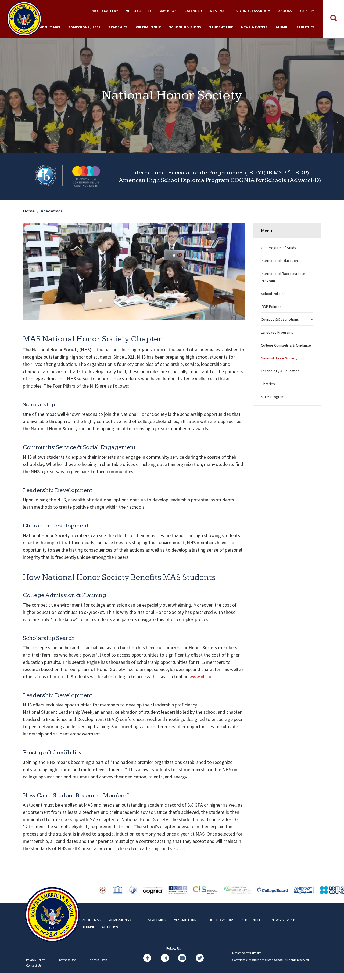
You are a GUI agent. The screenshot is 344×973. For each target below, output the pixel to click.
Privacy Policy (35, 960)
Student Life (221, 27)
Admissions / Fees (84, 27)
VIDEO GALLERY (138, 10)
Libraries (268, 383)
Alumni (282, 27)
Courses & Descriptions (280, 319)
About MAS (50, 27)
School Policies (273, 293)
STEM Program (272, 396)
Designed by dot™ (246, 953)
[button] (312, 318)
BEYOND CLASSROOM (252, 10)
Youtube (182, 958)
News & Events (254, 27)
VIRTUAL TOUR (148, 27)
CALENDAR (193, 10)
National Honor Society (279, 358)
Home (29, 211)
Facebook (147, 958)
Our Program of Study (278, 247)
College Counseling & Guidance (286, 345)
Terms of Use (67, 960)
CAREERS (307, 10)
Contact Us (33, 965)
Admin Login (98, 960)
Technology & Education (280, 371)
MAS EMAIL (218, 10)
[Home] (24, 18)
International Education (279, 260)
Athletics (305, 27)
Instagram (165, 958)
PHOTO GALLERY (104, 10)
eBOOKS (285, 10)
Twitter (200, 958)
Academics (118, 27)
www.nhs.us (201, 676)
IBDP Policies (271, 306)
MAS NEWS (168, 10)
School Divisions (185, 27)
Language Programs (277, 332)
